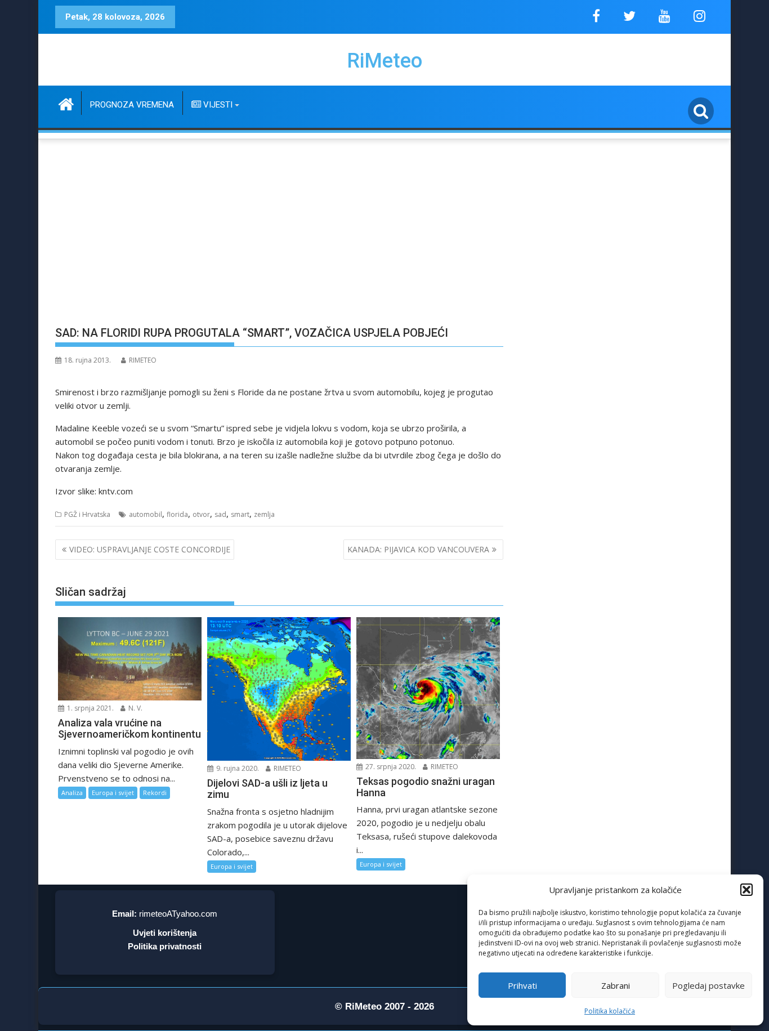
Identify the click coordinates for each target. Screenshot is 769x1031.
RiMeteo (384, 61)
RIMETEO (143, 360)
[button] (746, 889)
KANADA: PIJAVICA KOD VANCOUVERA (418, 549)
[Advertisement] (384, 226)
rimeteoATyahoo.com (178, 913)
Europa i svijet (113, 792)
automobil (145, 514)
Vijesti (217, 105)
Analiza (72, 792)
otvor (201, 514)
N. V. (134, 708)
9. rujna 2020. (236, 768)
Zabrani (615, 985)
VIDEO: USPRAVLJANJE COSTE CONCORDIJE (149, 549)
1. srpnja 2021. (89, 708)
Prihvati (522, 985)
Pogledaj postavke (708, 985)
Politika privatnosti (165, 946)
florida (177, 514)
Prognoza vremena (132, 105)
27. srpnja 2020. (390, 766)
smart (240, 514)
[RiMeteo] (66, 102)
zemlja (264, 514)
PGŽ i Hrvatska (87, 514)
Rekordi (155, 792)
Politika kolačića (609, 1011)
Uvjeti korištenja (164, 933)
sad (220, 514)
